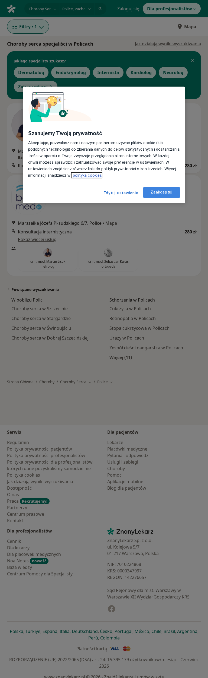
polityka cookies (87, 175)
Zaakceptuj (162, 192)
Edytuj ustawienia (121, 193)
